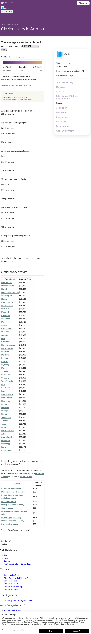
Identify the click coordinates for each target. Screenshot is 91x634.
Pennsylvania (7, 305)
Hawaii (4, 289)
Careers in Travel (11, 590)
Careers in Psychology (13, 587)
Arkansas (5, 434)
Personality (61, 122)
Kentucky (5, 388)
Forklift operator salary (11, 518)
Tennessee (6, 417)
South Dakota (7, 394)
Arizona (4, 421)
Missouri (5, 312)
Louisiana (5, 375)
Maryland (5, 352)
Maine (4, 368)
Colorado (5, 342)
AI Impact (60, 92)
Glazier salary (7, 508)
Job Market (61, 108)
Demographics (63, 126)
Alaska (4, 325)
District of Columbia (10, 292)
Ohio (3, 338)
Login (6, 558)
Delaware (5, 407)
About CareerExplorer (13, 610)
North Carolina (7, 430)
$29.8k (7, 68)
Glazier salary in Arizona (22, 29)
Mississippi (6, 444)
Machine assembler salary (12, 521)
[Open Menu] (39, 3)
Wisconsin (5, 319)
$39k (22, 68)
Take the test (83, 3)
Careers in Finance (11, 581)
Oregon (4, 335)
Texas (3, 424)
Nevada (4, 427)
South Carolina (7, 437)
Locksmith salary (8, 501)
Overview (60, 87)
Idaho (3, 447)
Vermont (5, 378)
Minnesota (5, 322)
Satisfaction (62, 117)
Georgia (4, 411)
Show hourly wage (16, 57)
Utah (3, 385)
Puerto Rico (6, 450)
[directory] (22, 96)
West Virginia (7, 381)
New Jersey (6, 282)
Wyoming (5, 365)
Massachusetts (8, 286)
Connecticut (6, 329)
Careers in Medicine (12, 584)
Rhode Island (7, 302)
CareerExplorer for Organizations (18, 601)
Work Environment (65, 131)
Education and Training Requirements (67, 97)
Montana (5, 355)
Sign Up (7, 561)
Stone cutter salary (9, 524)
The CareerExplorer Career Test (17, 564)
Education (61, 112)
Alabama (5, 404)
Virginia (4, 371)
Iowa (3, 391)
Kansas (4, 361)
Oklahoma (5, 440)
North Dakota (7, 348)
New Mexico (6, 398)
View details (7, 11)
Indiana (4, 358)
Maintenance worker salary (13, 492)
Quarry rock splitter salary (12, 505)
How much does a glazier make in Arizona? (15, 97)
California (5, 315)
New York (5, 309)
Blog (5, 555)
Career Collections (12, 575)
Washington (6, 296)
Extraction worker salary (11, 489)
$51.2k (37, 68)
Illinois (4, 299)
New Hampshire (8, 345)
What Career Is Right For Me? (16, 578)
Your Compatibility (64, 82)
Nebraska (5, 401)
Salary (59, 103)
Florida (4, 414)
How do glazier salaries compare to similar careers (17, 99)
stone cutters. (26, 476)
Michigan (5, 332)
